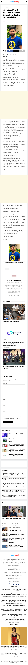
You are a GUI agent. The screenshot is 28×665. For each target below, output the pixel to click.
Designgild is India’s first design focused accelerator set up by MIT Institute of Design (16, 450)
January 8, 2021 (7, 23)
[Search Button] (24, 464)
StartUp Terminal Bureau (12, 21)
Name (4, 399)
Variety (7, 7)
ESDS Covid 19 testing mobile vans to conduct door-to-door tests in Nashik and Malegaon (16, 440)
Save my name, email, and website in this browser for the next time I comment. (13, 417)
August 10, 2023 (6, 347)
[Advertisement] (14, 105)
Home (4, 7)
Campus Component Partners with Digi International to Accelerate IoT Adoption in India (16, 534)
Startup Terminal (7, 661)
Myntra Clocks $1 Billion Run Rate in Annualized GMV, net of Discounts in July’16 (15, 456)
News (5, 339)
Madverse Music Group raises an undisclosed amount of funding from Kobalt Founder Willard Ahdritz (15, 529)
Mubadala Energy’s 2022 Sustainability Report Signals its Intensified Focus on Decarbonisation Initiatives (13, 344)
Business (5, 318)
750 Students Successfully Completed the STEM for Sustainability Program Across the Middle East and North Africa (13, 492)
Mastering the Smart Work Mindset (11, 321)
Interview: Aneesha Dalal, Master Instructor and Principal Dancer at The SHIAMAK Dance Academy (12, 647)
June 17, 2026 (16, 521)
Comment (5, 383)
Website (4, 411)
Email (4, 405)
